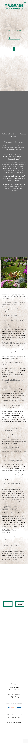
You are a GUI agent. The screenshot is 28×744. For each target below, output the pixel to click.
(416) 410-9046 (14, 38)
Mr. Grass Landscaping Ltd (14, 30)
